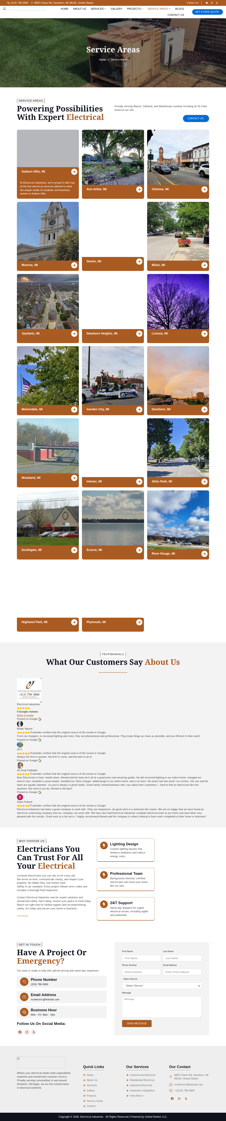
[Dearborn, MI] (204, 409)
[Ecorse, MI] (139, 550)
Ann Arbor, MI (97, 189)
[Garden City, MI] (139, 409)
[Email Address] (24, 997)
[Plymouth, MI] (139, 622)
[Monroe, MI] (74, 265)
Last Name (168, 951)
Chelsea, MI (160, 189)
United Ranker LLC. (156, 1116)
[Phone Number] (24, 981)
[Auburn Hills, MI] (74, 172)
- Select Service (129, 979)
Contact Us (176, 15)
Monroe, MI (30, 265)
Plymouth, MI (96, 622)
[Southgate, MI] (74, 550)
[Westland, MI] (74, 478)
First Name (127, 951)
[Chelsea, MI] (204, 189)
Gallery (116, 8)
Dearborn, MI (161, 409)
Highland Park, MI (35, 622)
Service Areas (158, 8)
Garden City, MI (98, 409)
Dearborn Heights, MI (102, 333)
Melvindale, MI (32, 409)
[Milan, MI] (204, 265)
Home (64, 8)
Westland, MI (31, 477)
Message (126, 992)
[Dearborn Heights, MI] (139, 334)
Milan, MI (158, 265)
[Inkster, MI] (139, 482)
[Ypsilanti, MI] (74, 334)
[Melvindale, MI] (74, 409)
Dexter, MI (94, 261)
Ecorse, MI (94, 550)
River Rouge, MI (163, 553)
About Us (79, 8)
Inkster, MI (94, 481)
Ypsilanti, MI (31, 333)
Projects (134, 8)
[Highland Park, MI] (74, 622)
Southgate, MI (32, 550)
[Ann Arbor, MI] (139, 189)
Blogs (179, 8)
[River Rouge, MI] (204, 554)
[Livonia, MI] (204, 334)
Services (97, 8)
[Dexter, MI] (139, 261)
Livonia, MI (160, 333)
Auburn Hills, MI (33, 171)
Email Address (43, 995)
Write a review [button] (25, 715)
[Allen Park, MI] (204, 482)
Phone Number (44, 979)
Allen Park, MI (162, 481)
